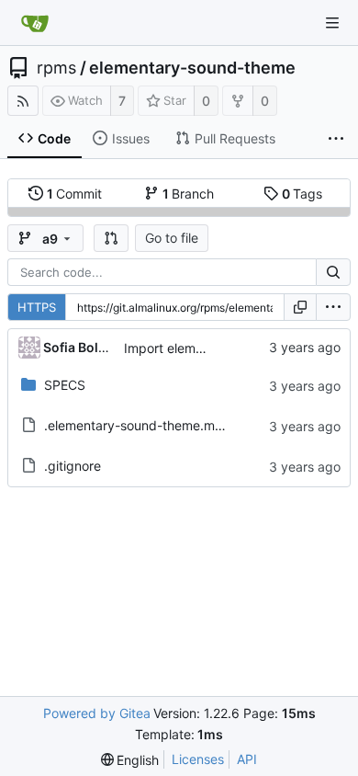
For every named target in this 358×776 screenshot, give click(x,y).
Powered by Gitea (97, 713)
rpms (56, 68)
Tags (302, 193)
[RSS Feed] (23, 101)
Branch (188, 193)
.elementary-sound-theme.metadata (153, 425)
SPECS (64, 385)
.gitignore (72, 466)
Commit (75, 193)
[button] (111, 238)
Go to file (171, 237)
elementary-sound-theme (192, 68)
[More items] (336, 139)
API (247, 759)
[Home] (35, 23)
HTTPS (36, 307)
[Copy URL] (300, 307)
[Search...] (333, 272)
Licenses (198, 759)
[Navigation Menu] (332, 23)
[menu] (333, 307)
